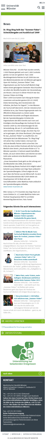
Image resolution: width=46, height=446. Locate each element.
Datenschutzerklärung (32, 434)
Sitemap (5, 434)
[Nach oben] (22, 441)
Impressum (16, 434)
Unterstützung (13, 333)
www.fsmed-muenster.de (13, 187)
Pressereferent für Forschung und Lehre (18, 327)
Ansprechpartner (14, 321)
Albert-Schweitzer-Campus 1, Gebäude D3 (19, 387)
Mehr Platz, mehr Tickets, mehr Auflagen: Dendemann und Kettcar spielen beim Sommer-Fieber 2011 (27, 278)
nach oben (7, 374)
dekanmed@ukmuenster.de (14, 424)
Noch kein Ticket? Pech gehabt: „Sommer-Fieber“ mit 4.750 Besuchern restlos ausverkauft (27, 257)
